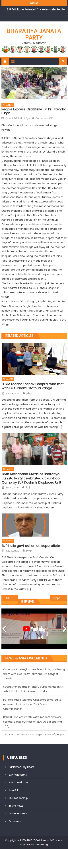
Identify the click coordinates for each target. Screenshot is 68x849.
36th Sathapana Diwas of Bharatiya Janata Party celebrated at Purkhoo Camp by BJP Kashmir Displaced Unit (31, 478)
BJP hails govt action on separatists (31, 546)
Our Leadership (18, 798)
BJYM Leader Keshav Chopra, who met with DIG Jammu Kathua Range (33, 386)
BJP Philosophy (18, 775)
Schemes (15, 821)
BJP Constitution (19, 782)
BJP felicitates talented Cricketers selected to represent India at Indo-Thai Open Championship (32, 686)
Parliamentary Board (21, 767)
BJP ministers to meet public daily (12, 598)
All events (8, 104)
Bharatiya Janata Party (34, 34)
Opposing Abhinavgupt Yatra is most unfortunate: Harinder (60, 598)
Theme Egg (41, 844)
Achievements (18, 813)
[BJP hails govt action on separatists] (34, 525)
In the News (16, 806)
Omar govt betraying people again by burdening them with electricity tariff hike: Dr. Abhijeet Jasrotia (34, 734)
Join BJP (14, 790)
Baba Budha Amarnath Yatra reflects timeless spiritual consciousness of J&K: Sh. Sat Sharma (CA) (32, 704)
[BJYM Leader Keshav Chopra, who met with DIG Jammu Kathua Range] (34, 359)
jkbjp (27, 118)
